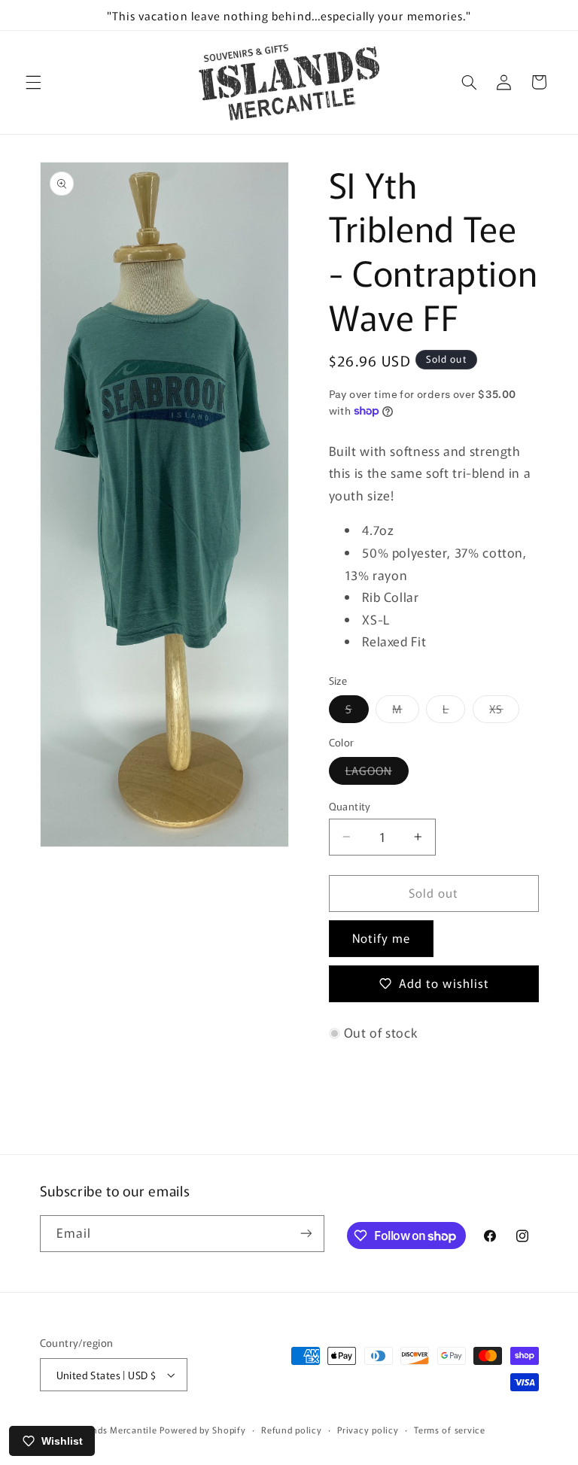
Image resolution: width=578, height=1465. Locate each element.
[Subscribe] (305, 1233)
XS (504, 711)
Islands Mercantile (117, 1430)
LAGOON (377, 773)
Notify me (381, 938)
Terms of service (449, 1430)
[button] (33, 82)
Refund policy (291, 1430)
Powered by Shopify (202, 1430)
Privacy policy (367, 1430)
